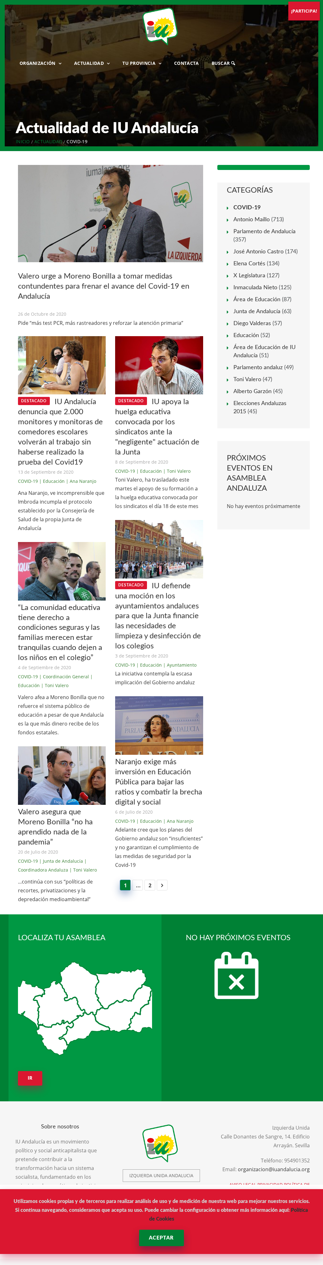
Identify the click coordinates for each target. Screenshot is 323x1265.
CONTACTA (186, 63)
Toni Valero (247, 379)
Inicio (23, 141)
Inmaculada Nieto (255, 288)
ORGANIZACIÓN (38, 63)
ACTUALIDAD (89, 63)
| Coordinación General (64, 677)
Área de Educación (256, 299)
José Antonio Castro (258, 252)
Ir (30, 1078)
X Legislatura (249, 276)
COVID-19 (28, 481)
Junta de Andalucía (256, 311)
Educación (246, 335)
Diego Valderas (252, 323)
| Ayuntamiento (180, 665)
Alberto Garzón (252, 391)
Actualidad (48, 141)
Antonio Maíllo (251, 220)
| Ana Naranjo (81, 481)
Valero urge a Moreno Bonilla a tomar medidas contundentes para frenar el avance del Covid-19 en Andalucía (103, 286)
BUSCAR (221, 63)
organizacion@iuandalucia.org (274, 1169)
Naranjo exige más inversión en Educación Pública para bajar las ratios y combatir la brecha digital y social (158, 782)
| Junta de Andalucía (61, 861)
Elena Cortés (249, 264)
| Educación (52, 481)
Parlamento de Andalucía (264, 231)
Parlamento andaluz (258, 367)
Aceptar (161, 1237)
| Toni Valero (54, 685)
